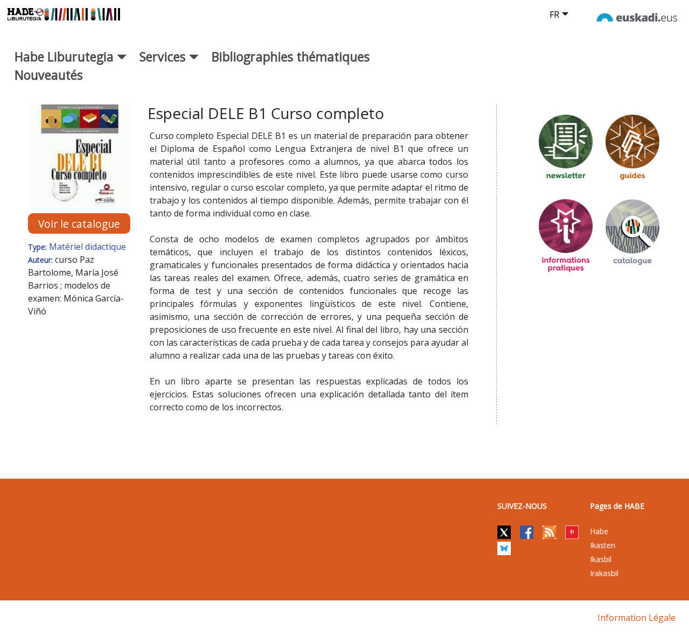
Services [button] (164, 56)
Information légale (636, 618)
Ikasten (602, 545)
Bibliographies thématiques (291, 56)
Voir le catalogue (79, 223)
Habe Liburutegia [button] (66, 56)
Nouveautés (49, 74)
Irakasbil (604, 573)
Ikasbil (600, 559)
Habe (599, 531)
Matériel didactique (87, 247)
